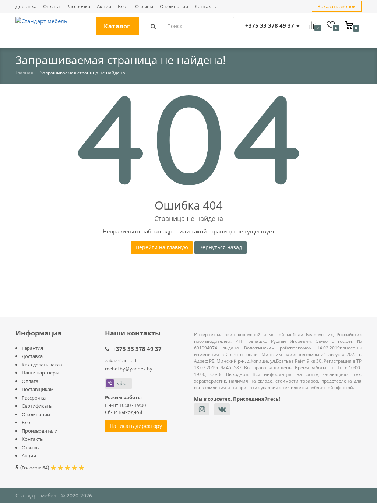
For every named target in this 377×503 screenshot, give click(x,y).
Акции (104, 6)
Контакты (206, 6)
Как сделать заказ (42, 364)
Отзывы (144, 6)
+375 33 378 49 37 (137, 348)
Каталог (117, 26)
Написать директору (136, 425)
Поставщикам (38, 389)
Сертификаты (37, 405)
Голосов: (34, 467)
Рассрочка (78, 6)
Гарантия (32, 348)
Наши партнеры (40, 372)
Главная (24, 73)
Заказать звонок (337, 6)
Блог (123, 6)
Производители (39, 431)
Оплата (51, 6)
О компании (174, 6)
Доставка (25, 6)
